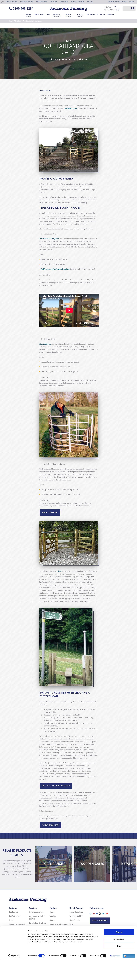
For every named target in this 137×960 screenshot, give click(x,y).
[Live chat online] (128, 956)
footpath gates (71, 108)
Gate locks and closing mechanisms (56, 786)
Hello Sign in (108, 7)
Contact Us (110, 14)
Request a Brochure (99, 920)
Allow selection (119, 939)
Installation (101, 14)
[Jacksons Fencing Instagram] (91, 913)
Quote (51, 912)
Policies (12, 920)
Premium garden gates (50, 825)
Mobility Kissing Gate (50, 512)
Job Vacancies (14, 916)
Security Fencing (68, 15)
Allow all (119, 932)
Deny (119, 946)
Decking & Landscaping (56, 15)
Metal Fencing (39, 14)
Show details (115, 956)
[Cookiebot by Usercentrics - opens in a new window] (13, 955)
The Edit (18, 21)
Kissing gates (45, 344)
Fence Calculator (76, 912)
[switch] (63, 955)
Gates (48, 14)
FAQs (72, 925)
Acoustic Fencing (80, 15)
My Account (109, 10)
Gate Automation (36, 912)
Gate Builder (75, 920)
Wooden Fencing (28, 15)
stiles (59, 571)
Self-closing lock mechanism (55, 269)
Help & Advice (91, 14)
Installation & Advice (37, 923)
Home (11, 21)
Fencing (52, 916)
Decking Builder (76, 916)
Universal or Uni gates (49, 239)
